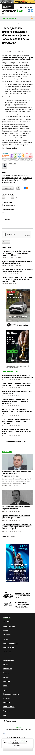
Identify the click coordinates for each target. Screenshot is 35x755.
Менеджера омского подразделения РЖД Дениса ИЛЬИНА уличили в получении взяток (17, 376)
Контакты (6, 702)
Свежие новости (10, 372)
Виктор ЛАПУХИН (8, 175)
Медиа (5, 664)
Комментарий (6, 219)
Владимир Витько (25, 178)
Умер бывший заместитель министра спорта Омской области (16, 508)
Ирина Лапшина (7, 180)
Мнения (6, 677)
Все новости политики (8, 536)
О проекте (6, 698)
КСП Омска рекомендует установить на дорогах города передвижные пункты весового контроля (17, 526)
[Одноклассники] (27, 188)
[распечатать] (18, 189)
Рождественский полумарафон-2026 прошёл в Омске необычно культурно (17, 270)
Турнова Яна (12, 164)
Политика (7, 452)
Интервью (6, 673)
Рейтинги (6, 681)
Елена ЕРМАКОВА (20, 180)
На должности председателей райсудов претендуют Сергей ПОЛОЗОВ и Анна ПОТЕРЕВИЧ (16, 421)
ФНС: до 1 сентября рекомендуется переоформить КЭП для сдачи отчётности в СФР (17, 411)
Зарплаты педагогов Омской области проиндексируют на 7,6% (16, 517)
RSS (4, 715)
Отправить (6, 242)
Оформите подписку (22, 594)
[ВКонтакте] (25, 188)
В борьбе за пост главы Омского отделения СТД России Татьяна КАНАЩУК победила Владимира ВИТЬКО (17, 279)
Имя (3, 212)
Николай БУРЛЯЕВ (8, 182)
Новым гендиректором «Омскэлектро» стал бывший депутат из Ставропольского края (17, 384)
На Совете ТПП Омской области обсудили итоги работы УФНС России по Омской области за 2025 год (16, 253)
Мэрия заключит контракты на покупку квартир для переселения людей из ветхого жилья (17, 431)
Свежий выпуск (8, 660)
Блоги (5, 685)
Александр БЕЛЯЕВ (22, 175)
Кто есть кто (7, 669)
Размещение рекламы (11, 694)
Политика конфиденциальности (16, 737)
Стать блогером (8, 706)
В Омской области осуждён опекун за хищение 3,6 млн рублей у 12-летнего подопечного (15, 401)
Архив (5, 690)
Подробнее (15, 742)
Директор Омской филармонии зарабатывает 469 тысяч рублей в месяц (17, 262)
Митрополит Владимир (10, 178)
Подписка (6, 711)
